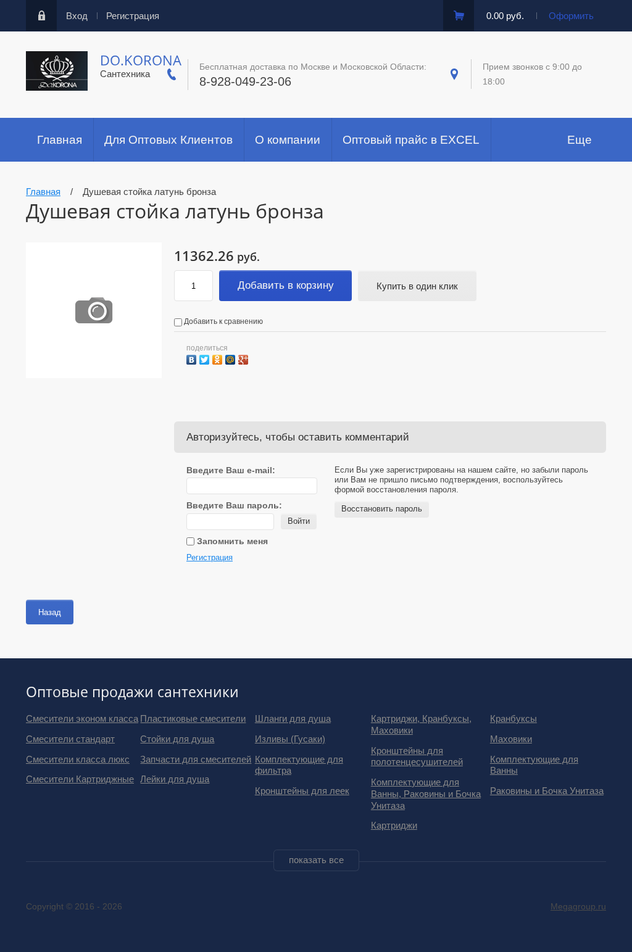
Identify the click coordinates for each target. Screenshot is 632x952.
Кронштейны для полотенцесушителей (417, 756)
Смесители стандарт (70, 739)
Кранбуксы (513, 718)
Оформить (571, 15)
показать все (316, 860)
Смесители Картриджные (80, 779)
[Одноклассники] (218, 358)
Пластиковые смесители (193, 718)
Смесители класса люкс (78, 759)
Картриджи (394, 825)
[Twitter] (205, 358)
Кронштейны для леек (302, 790)
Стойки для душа (177, 739)
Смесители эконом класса (82, 718)
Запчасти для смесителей (195, 759)
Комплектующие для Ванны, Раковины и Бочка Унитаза (426, 794)
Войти (299, 521)
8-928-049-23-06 (245, 81)
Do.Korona (140, 60)
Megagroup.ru (578, 906)
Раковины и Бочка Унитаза (547, 790)
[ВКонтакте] (192, 358)
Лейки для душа (174, 779)
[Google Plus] (244, 358)
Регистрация (132, 15)
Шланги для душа (293, 718)
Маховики (511, 739)
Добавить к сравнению (222, 321)
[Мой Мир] (231, 358)
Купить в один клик (417, 286)
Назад (49, 612)
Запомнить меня (231, 541)
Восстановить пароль (381, 508)
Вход (77, 15)
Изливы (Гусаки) (290, 739)
